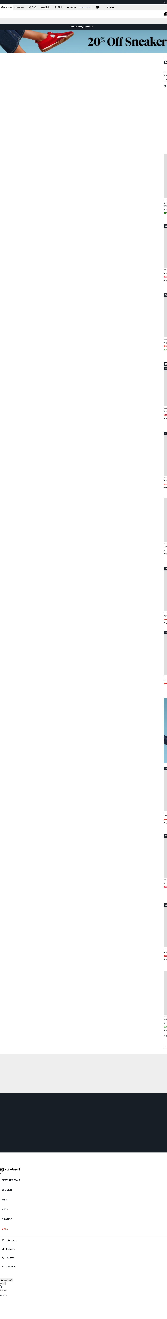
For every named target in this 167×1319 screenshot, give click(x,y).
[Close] (4, 1283)
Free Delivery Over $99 (81, 26)
